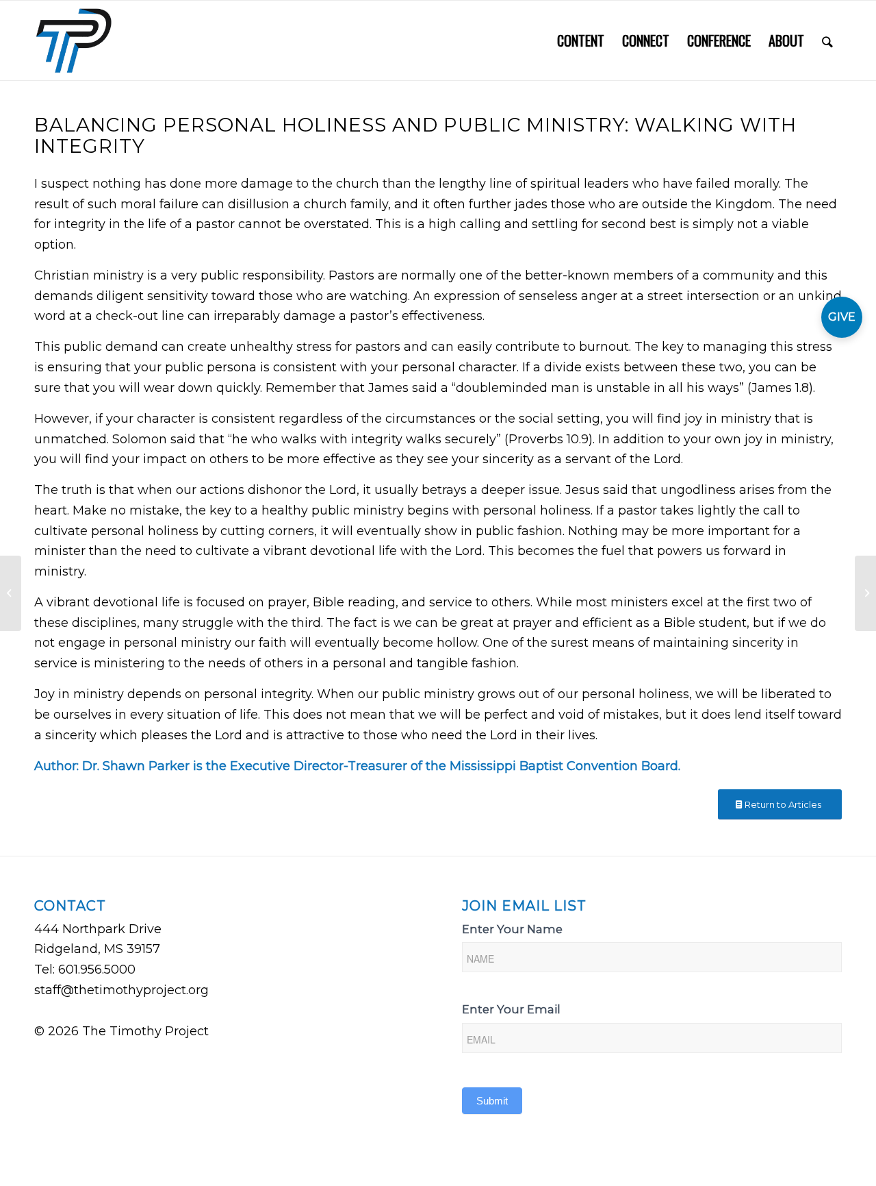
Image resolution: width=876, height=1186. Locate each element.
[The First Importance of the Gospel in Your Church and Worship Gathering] (10, 593)
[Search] (827, 40)
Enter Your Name (512, 929)
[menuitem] (580, 40)
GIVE (841, 316)
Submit (492, 1101)
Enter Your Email (511, 1009)
